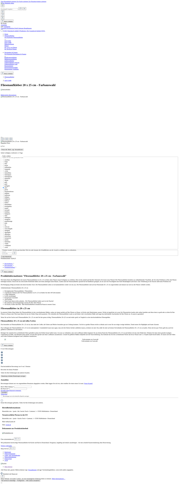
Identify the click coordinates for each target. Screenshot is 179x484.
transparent (8, 238)
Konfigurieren (20, 480)
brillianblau (8, 167)
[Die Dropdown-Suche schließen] (24, 8)
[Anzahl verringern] (4, 253)
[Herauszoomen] (2, 139)
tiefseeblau (8, 236)
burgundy (7, 169)
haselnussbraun (9, 191)
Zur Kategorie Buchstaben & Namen (15, 54)
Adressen (21, 28)
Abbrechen (4, 394)
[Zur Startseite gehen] (7, 3)
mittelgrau (7, 217)
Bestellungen (28, 28)
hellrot (6, 202)
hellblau (7, 193)
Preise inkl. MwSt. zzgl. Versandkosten (12, 149)
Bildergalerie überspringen (8, 95)
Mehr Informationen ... (58, 479)
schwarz (7, 227)
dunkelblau (8, 173)
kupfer (6, 208)
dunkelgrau (8, 175)
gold (6, 184)
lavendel (7, 210)
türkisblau (7, 242)
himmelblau (8, 204)
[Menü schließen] (5, 39)
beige (6, 162)
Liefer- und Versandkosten (12, 455)
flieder (6, 180)
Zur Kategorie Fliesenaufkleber (13, 37)
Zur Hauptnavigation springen (37, 1)
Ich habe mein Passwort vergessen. (11, 390)
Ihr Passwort (5, 388)
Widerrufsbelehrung (10, 457)
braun (6, 165)
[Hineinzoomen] (11, 139)
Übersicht (4, 28)
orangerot (7, 219)
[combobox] (9, 9)
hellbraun (7, 195)
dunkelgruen (8, 176)
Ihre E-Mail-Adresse (7, 387)
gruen (6, 189)
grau (6, 188)
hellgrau (7, 197)
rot (5, 225)
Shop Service (8, 467)
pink (6, 223)
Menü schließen (8, 21)
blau (6, 163)
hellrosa (7, 201)
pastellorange (8, 221)
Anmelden (4, 25)
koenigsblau (8, 206)
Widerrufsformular (9, 454)
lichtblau (7, 212)
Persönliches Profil (12, 28)
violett (6, 243)
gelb (6, 182)
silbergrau (7, 234)
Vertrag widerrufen (6, 446)
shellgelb (7, 230)
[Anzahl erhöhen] (14, 253)
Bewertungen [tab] (8, 265)
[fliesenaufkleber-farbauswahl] (14, 97)
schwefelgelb (8, 228)
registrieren (7, 26)
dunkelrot (7, 178)
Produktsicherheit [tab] (9, 267)
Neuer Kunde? (88, 383)
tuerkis (6, 240)
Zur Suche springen (23, 1)
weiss (6, 247)
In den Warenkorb (6, 256)
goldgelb (7, 186)
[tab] (9, 263)
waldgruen (8, 245)
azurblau (7, 160)
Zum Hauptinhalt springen (9, 1)
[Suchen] (20, 8)
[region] (89, 119)
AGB (6, 460)
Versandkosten (32, 470)
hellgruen (7, 199)
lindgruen (7, 214)
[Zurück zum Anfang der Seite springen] (2, 476)
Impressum (7, 452)
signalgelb (8, 232)
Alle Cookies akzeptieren (33, 480)
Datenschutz (8, 459)
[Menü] (2, 5)
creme (6, 171)
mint (6, 215)
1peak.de (8, 425)
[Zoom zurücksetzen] (7, 139)
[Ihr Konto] (2, 17)
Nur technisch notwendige (8, 480)
